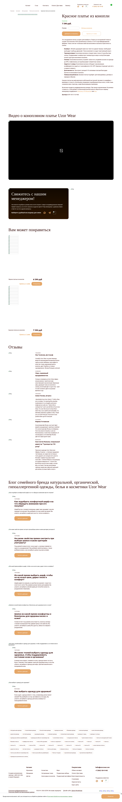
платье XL (13, 745)
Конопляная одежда (30, 730)
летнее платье (26, 749)
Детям (28, 776)
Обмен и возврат (77, 770)
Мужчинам (29, 770)
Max (95, 91)
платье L (106, 741)
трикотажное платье (87, 737)
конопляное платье (58, 737)
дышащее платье (38, 749)
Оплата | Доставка (77, 773)
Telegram (80, 91)
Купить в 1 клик (92, 33)
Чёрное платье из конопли (16, 279)
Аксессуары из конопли (48, 776)
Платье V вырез (56, 752)
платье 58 (86, 745)
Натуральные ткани (47, 773)
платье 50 (51, 745)
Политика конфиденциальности (17, 790)
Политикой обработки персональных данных (59, 796)
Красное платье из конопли (16, 330)
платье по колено (69, 741)
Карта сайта (75, 784)
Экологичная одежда (45, 730)
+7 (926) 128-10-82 (97, 6)
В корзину (36, 284)
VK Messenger (87, 91)
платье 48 (42, 745)
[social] (78, 6)
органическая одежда (70, 752)
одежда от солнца (95, 734)
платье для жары (51, 749)
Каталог (29, 767)
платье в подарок (77, 749)
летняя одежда (27, 734)
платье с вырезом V (56, 741)
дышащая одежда (39, 734)
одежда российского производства (40, 737)
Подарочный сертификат (64, 776)
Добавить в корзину (71, 33)
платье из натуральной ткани (104, 737)
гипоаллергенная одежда (67, 734)
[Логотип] (13, 5)
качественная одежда (97, 730)
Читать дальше (23, 518)
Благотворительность (78, 776)
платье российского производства (19, 752)
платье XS (80, 741)
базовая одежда (71, 730)
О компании (75, 779)
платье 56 (77, 745)
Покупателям (76, 767)
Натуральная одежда (16, 730)
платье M (98, 741)
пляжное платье (64, 749)
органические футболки (86, 752)
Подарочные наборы (63, 773)
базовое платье (15, 741)
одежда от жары (82, 734)
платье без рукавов (42, 741)
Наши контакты (76, 782)
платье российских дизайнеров (40, 752)
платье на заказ (90, 749)
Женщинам (29, 773)
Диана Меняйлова (77, 790)
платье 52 (60, 745)
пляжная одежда (52, 734)
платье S (89, 741)
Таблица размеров (86, 28)
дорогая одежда (15, 734)
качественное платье (99, 745)
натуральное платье (72, 737)
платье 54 (69, 745)
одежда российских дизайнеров (19, 737)
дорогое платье (15, 749)
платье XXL (22, 745)
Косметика (44, 770)
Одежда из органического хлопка (19, 756)
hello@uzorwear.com (103, 767)
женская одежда (83, 730)
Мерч (58, 770)
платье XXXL (32, 745)
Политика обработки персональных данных (21, 792)
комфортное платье (28, 741)
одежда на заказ (59, 730)
